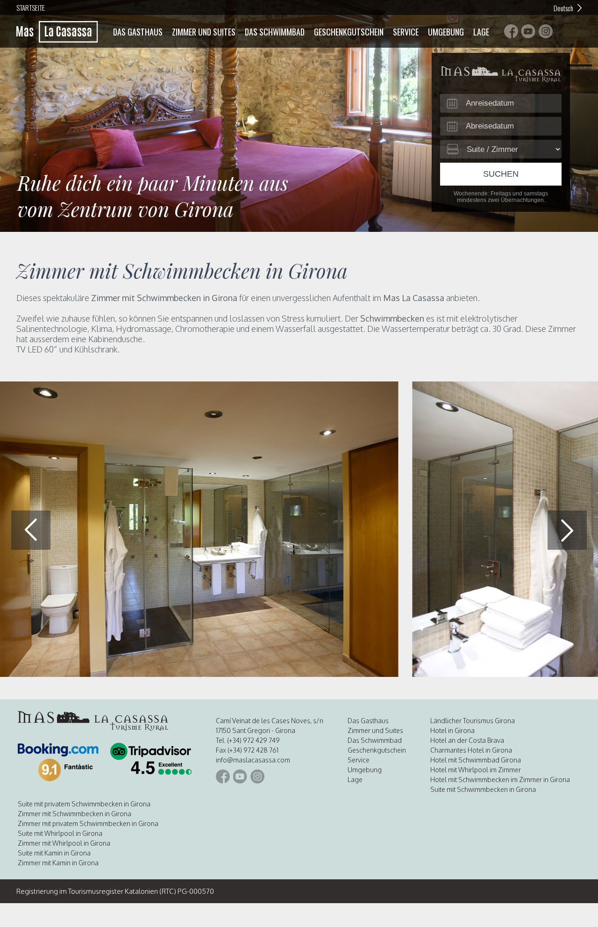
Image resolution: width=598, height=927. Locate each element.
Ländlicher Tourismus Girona (472, 721)
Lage (481, 32)
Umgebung (446, 32)
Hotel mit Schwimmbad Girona (475, 760)
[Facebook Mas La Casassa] (511, 31)
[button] (567, 530)
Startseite (30, 7)
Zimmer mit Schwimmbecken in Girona (74, 814)
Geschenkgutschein (349, 32)
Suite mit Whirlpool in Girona (60, 833)
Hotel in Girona (452, 730)
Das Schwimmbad (275, 32)
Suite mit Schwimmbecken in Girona (483, 789)
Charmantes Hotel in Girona (471, 750)
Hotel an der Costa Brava (467, 740)
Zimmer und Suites (203, 32)
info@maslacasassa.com (253, 760)
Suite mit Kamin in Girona (54, 853)
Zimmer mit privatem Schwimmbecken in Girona (88, 823)
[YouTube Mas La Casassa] (528, 31)
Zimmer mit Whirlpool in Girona (64, 843)
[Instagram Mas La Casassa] (546, 31)
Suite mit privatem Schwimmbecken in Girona (84, 804)
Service (406, 32)
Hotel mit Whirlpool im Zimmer (475, 770)
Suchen (501, 174)
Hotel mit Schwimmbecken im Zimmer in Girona (500, 779)
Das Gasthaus (138, 32)
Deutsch (563, 8)
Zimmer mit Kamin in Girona (58, 863)
